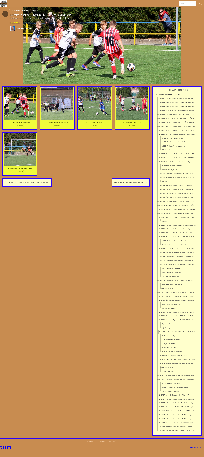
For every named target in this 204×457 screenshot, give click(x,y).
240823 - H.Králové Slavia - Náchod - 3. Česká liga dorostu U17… (178, 419)
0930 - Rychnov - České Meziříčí (172, 272)
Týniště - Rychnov (168, 328)
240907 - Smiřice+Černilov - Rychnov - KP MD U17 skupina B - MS (178, 375)
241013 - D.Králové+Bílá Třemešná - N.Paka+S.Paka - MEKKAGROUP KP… (178, 233)
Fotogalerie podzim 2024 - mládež (23, 11)
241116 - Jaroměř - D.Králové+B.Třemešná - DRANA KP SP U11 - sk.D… (178, 110)
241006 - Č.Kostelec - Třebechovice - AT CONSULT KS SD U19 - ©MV (178, 261)
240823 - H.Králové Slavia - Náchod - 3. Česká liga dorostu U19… (178, 415)
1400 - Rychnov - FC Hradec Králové (174, 245)
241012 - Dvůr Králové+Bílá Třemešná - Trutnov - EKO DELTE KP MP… (178, 257)
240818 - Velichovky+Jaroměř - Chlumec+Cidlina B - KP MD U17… (178, 427)
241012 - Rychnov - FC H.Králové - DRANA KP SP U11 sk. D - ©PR (178, 237)
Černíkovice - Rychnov (169, 170)
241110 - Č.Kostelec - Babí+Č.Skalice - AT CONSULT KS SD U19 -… (178, 114)
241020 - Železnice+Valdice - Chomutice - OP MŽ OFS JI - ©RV (178, 197)
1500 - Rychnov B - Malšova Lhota (173, 150)
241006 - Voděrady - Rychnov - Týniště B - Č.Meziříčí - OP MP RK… (178, 265)
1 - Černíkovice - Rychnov (20, 122)
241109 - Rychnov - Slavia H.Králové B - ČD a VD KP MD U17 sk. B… (178, 126)
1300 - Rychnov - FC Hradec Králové (174, 241)
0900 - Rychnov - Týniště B (171, 268)
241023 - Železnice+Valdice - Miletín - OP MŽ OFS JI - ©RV (178, 193)
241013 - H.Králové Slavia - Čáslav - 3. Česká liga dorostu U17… (178, 229)
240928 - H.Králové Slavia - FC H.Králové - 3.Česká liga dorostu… (178, 312)
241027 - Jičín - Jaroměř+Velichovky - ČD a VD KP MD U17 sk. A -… (178, 158)
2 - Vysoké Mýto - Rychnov (57, 122)
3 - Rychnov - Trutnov (94, 122)
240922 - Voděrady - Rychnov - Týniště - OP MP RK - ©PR (178, 320)
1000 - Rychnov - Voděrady (171, 276)
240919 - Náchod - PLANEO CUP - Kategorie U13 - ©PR (177, 332)
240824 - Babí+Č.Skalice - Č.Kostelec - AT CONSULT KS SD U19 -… (178, 411)
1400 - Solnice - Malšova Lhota (172, 138)
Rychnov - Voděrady (169, 324)
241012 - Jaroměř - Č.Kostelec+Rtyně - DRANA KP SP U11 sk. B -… (178, 249)
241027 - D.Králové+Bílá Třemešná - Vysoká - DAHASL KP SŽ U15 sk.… (178, 174)
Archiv (164, 221)
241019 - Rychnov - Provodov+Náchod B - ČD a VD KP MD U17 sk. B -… (178, 217)
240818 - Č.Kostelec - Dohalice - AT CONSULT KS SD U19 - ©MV (178, 423)
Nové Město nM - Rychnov (171, 304)
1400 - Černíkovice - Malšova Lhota (174, 142)
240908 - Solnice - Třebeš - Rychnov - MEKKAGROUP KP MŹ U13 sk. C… (178, 363)
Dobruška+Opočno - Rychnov (172, 166)
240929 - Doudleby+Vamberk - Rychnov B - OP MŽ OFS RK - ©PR (178, 292)
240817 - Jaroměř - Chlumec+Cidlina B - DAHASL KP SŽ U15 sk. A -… (178, 431)
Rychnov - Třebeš (167, 288)
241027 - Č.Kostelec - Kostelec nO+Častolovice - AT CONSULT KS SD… (178, 154)
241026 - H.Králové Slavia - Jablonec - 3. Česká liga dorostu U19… (178, 189)
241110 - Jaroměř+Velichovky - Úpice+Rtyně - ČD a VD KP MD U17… (178, 118)
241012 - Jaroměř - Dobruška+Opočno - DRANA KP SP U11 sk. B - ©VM (178, 253)
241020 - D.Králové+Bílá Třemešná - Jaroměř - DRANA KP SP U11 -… (178, 209)
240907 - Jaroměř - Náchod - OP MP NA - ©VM (174, 395)
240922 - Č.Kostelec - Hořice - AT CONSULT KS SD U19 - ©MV (178, 316)
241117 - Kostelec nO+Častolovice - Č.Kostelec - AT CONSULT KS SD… (178, 99)
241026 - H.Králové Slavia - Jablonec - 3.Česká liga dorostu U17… (178, 186)
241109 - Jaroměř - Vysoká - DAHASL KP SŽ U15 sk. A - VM (178, 130)
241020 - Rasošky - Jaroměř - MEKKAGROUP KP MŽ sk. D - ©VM (178, 205)
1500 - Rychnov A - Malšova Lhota (173, 146)
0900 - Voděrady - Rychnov (171, 383)
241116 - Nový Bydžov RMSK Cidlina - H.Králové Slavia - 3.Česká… (178, 102)
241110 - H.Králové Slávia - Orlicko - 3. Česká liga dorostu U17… (178, 122)
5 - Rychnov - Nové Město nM (20, 168)
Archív (164, 181)
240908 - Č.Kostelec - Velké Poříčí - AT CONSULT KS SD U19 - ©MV (178, 359)
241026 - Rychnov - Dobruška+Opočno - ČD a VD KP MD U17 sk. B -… (178, 178)
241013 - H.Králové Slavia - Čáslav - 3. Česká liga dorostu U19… (178, 225)
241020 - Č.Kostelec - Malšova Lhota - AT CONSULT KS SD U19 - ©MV (178, 201)
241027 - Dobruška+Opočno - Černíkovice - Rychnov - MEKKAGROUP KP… (178, 162)
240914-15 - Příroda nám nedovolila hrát (173, 355)
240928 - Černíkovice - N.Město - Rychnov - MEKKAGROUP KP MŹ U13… (178, 300)
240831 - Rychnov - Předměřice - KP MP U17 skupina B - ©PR (178, 407)
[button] (4, 452)
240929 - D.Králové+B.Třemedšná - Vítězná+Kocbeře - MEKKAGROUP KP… (178, 296)
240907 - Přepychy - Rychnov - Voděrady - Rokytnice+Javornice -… (178, 379)
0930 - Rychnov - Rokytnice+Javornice (175, 387)
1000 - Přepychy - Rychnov (171, 391)
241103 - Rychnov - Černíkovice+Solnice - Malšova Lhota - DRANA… (178, 134)
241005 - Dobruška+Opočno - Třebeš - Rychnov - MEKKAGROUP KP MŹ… (178, 280)
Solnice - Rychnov (168, 371)
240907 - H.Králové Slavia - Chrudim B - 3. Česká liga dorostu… (178, 399)
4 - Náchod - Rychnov (132, 122)
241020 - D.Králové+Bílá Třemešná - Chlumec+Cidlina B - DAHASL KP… (178, 213)
